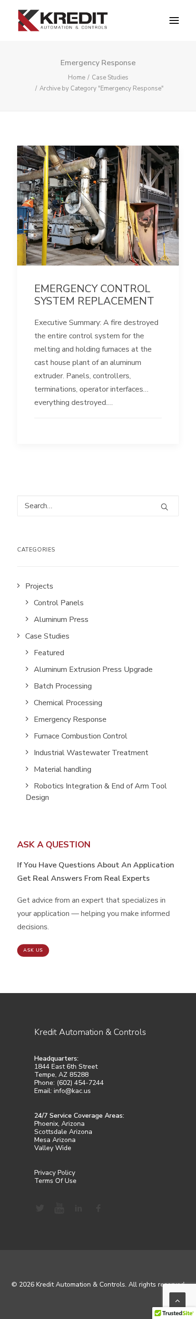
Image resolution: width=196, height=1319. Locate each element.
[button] (174, 20)
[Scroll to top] (177, 1300)
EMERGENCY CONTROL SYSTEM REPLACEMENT (94, 295)
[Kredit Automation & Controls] (62, 20)
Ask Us (33, 950)
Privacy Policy (54, 1172)
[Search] (98, 505)
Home (76, 77)
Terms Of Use (55, 1180)
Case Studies (110, 77)
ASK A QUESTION (53, 844)
